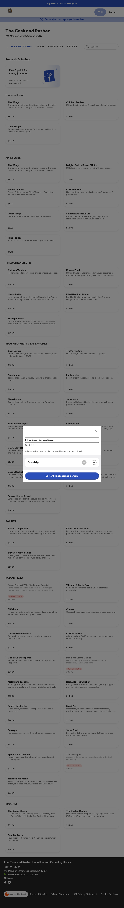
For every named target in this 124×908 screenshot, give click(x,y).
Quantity (33, 462)
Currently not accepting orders (62, 475)
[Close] (96, 431)
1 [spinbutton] (89, 462)
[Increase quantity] (94, 462)
